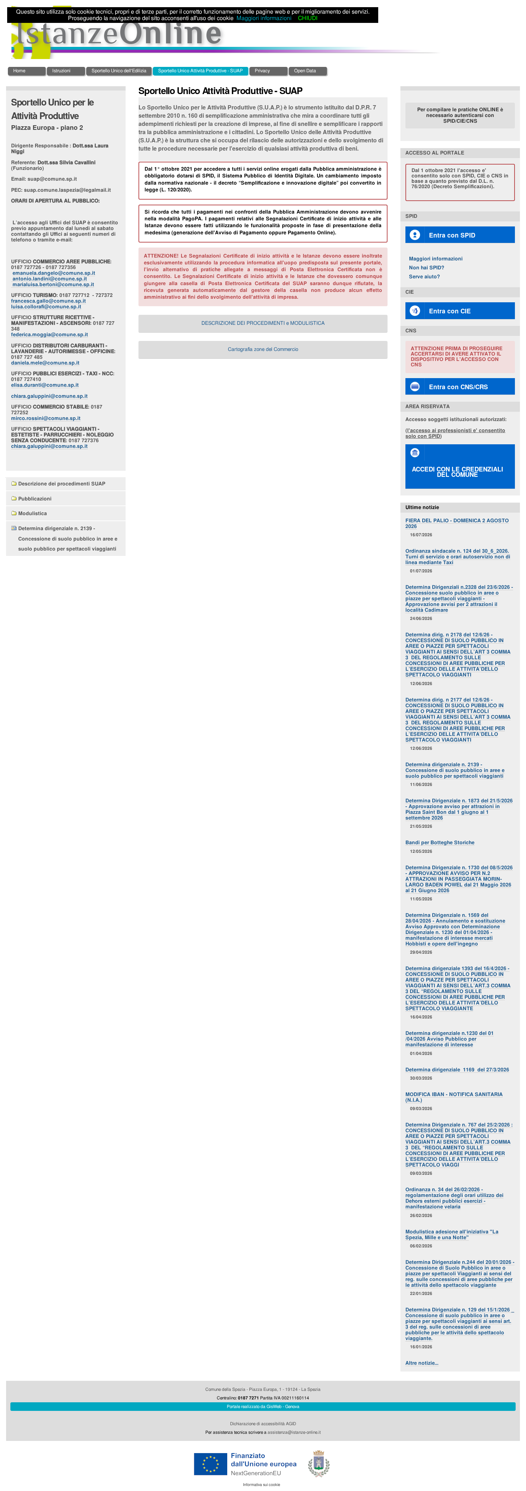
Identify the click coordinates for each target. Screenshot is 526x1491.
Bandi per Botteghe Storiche (439, 842)
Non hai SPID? (426, 267)
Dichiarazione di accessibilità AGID (263, 1424)
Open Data (305, 71)
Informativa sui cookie (261, 1485)
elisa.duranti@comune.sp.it (45, 385)
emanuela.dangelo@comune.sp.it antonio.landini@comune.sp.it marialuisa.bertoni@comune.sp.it (53, 278)
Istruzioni (61, 71)
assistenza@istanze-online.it (294, 1432)
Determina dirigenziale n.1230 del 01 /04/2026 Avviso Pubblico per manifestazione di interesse (449, 1039)
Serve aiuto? (424, 276)
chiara (49, 396)
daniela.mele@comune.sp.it (45, 363)
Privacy (262, 71)
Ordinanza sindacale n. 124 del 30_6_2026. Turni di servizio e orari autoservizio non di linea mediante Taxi (457, 556)
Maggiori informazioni (436, 258)
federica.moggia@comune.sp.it (49, 334)
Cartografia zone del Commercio (263, 349)
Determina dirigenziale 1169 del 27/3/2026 (457, 1069)
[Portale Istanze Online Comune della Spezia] (226, 32)
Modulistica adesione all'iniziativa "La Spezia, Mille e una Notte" (451, 1234)
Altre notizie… (422, 1363)
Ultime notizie (422, 507)
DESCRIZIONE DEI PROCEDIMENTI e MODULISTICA (263, 323)
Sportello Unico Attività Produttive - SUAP (200, 71)
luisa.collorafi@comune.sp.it (46, 306)
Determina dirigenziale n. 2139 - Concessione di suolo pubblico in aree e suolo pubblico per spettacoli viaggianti (455, 770)
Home (19, 71)
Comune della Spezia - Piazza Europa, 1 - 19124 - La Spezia (263, 1389)
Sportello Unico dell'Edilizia (119, 71)
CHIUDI (307, 18)
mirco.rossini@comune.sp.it (46, 418)
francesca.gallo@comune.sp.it (48, 301)
